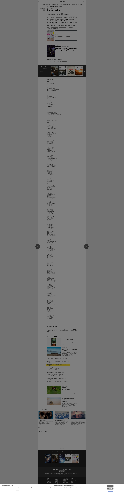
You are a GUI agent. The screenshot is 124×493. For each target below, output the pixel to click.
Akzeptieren (110, 485)
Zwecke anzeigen (110, 491)
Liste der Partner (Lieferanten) (57, 488)
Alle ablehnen (110, 488)
